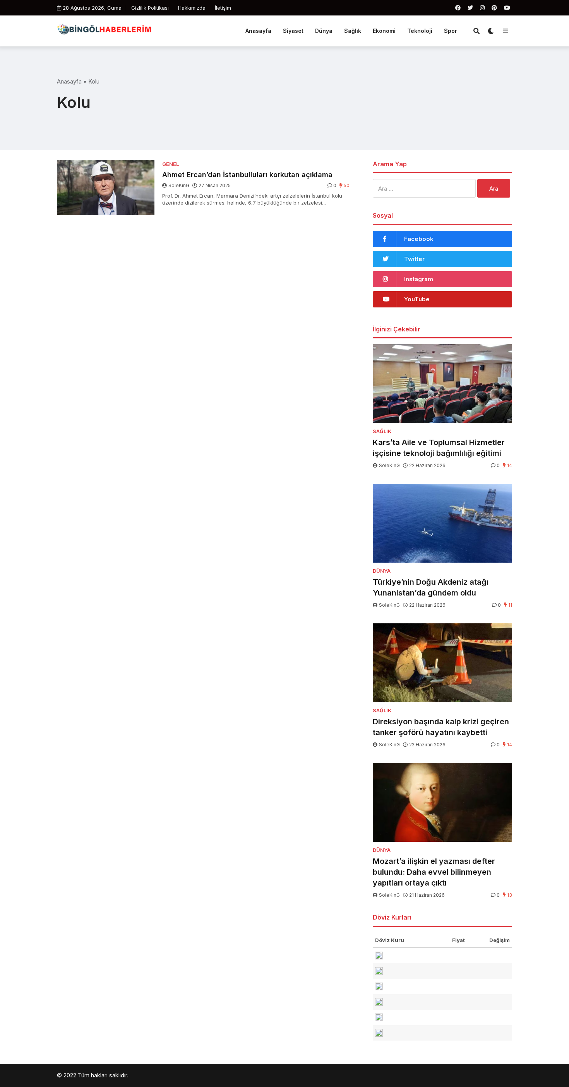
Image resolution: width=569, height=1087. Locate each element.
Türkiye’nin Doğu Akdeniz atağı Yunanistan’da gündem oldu (430, 587)
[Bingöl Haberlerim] (104, 30)
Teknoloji (419, 30)
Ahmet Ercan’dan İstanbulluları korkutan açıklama (247, 175)
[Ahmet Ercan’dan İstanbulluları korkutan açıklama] (105, 187)
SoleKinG (178, 185)
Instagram (418, 279)
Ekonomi (384, 30)
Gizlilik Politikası (150, 8)
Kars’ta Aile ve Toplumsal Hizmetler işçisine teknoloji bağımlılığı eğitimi (439, 448)
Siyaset (293, 30)
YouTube (417, 299)
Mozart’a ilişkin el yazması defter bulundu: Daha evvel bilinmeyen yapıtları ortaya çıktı (434, 872)
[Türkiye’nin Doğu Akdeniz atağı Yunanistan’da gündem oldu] (442, 523)
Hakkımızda (192, 8)
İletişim (223, 8)
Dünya (323, 30)
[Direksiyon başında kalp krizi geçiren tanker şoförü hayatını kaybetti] (442, 662)
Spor (450, 30)
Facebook (419, 238)
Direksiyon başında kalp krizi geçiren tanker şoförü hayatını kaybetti (441, 727)
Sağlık (352, 30)
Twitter (414, 259)
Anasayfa (258, 30)
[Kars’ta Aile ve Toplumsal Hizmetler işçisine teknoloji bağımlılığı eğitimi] (442, 383)
